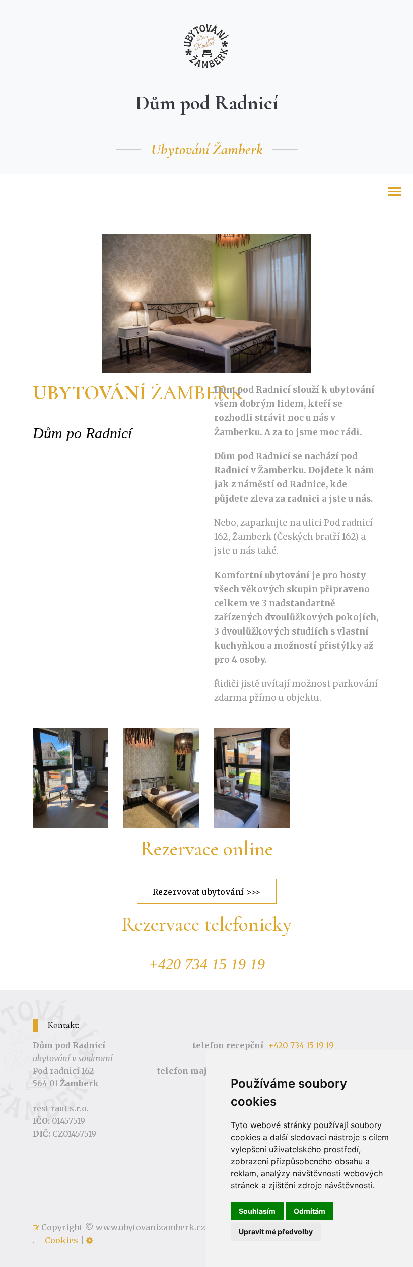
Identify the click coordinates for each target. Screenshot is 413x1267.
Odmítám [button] (309, 1211)
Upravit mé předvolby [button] (276, 1231)
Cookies (61, 1240)
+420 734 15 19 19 (301, 1045)
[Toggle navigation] (394, 192)
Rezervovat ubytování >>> (207, 892)
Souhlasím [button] (257, 1211)
